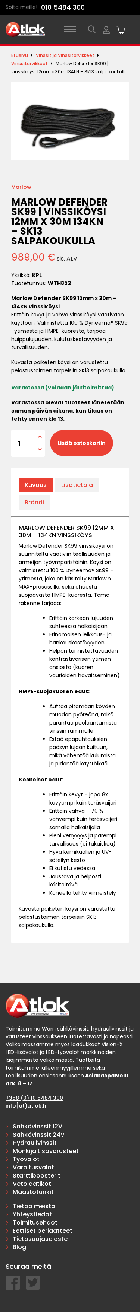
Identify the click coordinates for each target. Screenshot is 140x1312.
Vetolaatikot (32, 1183)
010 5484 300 (63, 7)
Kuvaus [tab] (36, 485)
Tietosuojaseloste (40, 1239)
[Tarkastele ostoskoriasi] (121, 29)
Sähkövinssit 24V (39, 1134)
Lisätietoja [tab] (77, 485)
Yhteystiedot (32, 1214)
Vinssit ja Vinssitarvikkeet (65, 55)
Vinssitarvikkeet (29, 63)
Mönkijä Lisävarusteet (46, 1151)
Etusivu (19, 55)
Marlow (21, 187)
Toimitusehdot (35, 1222)
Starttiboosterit (36, 1175)
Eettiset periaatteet (42, 1230)
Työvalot (26, 1159)
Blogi (20, 1247)
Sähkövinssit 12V (37, 1126)
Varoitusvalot (33, 1167)
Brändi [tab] (34, 502)
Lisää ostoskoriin (81, 443)
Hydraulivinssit (35, 1143)
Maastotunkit (33, 1192)
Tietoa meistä (34, 1206)
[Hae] (92, 29)
